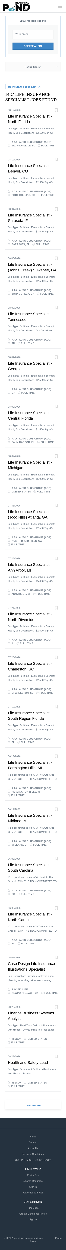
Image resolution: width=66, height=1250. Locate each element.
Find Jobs (33, 1207)
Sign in (33, 1186)
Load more (33, 1105)
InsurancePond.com (33, 1238)
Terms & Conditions (33, 1154)
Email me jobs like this (33, 20)
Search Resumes (33, 1180)
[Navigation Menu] (60, 6)
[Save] (56, 110)
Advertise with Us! (33, 1192)
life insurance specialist (22, 86)
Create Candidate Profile (33, 1213)
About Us (33, 1148)
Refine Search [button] (33, 66)
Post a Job (33, 1175)
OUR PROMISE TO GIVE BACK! (33, 1160)
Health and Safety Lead (28, 1062)
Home (33, 1136)
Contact (33, 1142)
